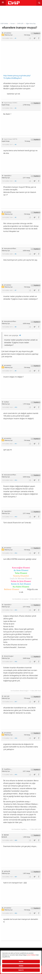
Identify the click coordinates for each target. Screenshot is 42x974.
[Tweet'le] (34, 38)
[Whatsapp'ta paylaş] (30, 38)
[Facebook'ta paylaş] (39, 38)
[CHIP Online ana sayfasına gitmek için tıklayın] (14, 4)
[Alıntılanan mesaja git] (20, 335)
